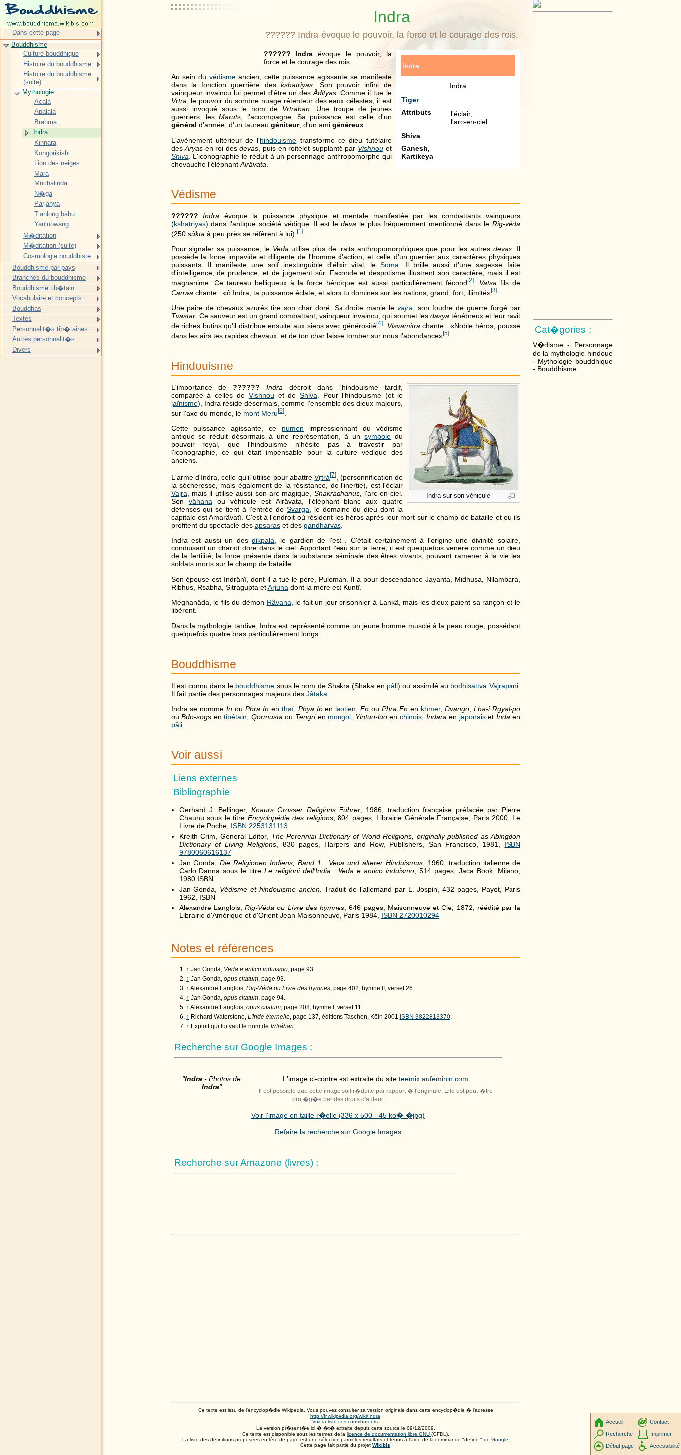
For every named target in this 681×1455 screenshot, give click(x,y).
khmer (430, 709)
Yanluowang (51, 224)
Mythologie (38, 92)
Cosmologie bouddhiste (57, 256)
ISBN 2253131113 (259, 826)
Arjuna (278, 587)
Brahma (45, 122)
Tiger (410, 100)
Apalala (45, 111)
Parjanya (47, 203)
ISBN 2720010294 (410, 915)
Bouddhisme (29, 44)
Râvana (279, 602)
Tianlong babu (54, 214)
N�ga (43, 193)
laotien (345, 709)
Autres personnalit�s (43, 339)
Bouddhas (26, 308)
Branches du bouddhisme (49, 277)
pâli (392, 686)
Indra (40, 132)
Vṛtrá (322, 477)
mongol (339, 717)
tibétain (235, 717)
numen (293, 428)
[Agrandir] (511, 496)
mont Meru (260, 413)
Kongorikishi (52, 153)
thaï (288, 709)
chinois (411, 717)
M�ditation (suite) (49, 245)
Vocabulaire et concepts (47, 298)
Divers (21, 349)
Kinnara (45, 142)
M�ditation (39, 235)
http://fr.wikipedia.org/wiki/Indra (345, 1416)
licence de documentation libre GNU (389, 1434)
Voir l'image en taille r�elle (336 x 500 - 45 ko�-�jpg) (338, 1115)
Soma (389, 265)
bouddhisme (254, 686)
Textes (22, 318)
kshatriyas (190, 224)
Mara (41, 173)
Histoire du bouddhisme (57, 64)
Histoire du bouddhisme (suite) (57, 78)
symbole (377, 436)
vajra (405, 308)
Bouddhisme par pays (43, 267)
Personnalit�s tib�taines (50, 329)
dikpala (263, 540)
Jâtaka (316, 694)
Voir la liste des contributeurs (345, 1421)
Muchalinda (50, 183)
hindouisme (278, 140)
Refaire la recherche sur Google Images (338, 1132)
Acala (42, 101)
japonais (472, 717)
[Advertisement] (216, 32)
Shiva (180, 156)
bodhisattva (468, 686)
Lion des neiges (57, 163)
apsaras (267, 525)
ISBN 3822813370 (425, 1016)
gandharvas (322, 525)
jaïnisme (184, 403)
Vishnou (370, 148)
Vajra (179, 493)
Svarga (298, 509)
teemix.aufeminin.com (433, 1079)
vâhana (200, 501)
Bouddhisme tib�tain (43, 288)
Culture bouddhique (51, 53)
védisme (222, 77)
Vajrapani (503, 686)
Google (499, 1439)
